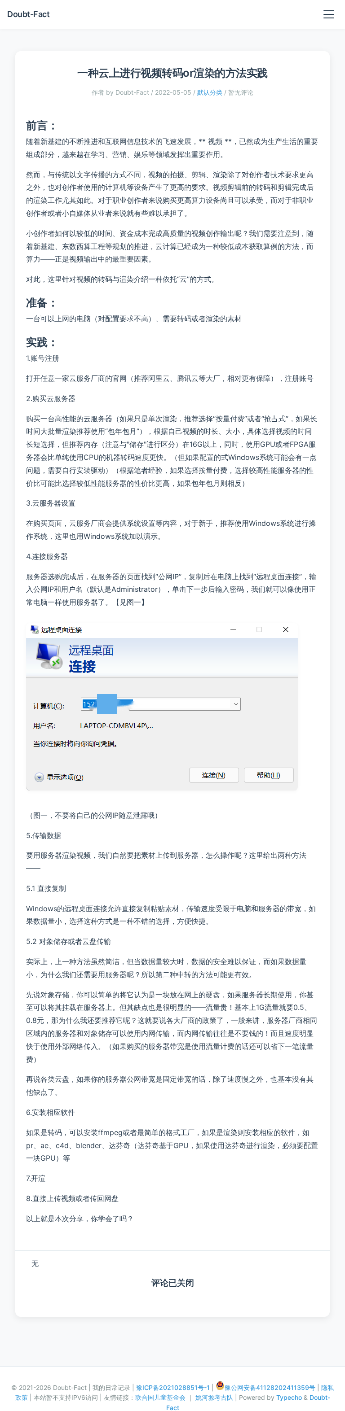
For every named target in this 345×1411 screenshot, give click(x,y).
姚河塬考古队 (215, 1397)
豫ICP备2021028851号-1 (173, 1387)
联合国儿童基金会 (161, 1397)
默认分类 (209, 92)
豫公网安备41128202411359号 (270, 1387)
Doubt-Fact (28, 14)
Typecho (289, 1397)
